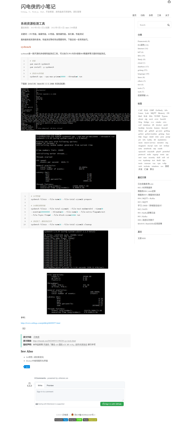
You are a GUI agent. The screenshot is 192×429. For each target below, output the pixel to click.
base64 (163, 119)
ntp (154, 148)
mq (166, 142)
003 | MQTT (143, 202)
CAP (140, 110)
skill (158, 157)
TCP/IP (157, 116)
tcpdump (146, 160)
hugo (145, 136)
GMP (152, 110)
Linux (140, 113)
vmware (147, 163)
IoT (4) (140, 52)
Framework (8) (144, 41)
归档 (143, 15)
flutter (140, 130)
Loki (147, 113)
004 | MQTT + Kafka (146, 198)
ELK (146, 110)
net (160, 145)
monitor (160, 142)
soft (163, 157)
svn (139, 160)
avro (156, 119)
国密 (167, 166)
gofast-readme (151, 133)
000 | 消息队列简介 (146, 220)
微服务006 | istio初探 (147, 191)
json (162, 136)
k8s (166, 110)
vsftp (164, 163)
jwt (139, 139)
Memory (161, 113)
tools (140, 163)
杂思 (151, 15)
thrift (159, 160)
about (140, 119)
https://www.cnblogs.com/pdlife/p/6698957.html (40, 323)
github (151, 130)
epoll (166, 125)
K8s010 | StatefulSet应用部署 (150, 223)
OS (168, 113)
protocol (141, 154)
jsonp (168, 136)
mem (140, 142)
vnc (154, 163)
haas (168, 133)
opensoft (142, 151)
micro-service (149, 142)
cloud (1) (141, 62)
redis (149, 154)
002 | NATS (142, 209)
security (152, 157)
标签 (140, 103)
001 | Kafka (142, 216)
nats (156, 145)
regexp (155, 154)
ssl (168, 157)
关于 (167, 15)
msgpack (142, 145)
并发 (140, 169)
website (147, 166)
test (67, 27)
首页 (134, 15)
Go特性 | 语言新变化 (35, 357)
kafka (149, 139)
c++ (152, 122)
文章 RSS (142, 238)
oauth (160, 148)
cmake (158, 122)
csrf (139, 125)
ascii (151, 119)
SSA (150, 116)
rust (139, 157)
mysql (150, 145)
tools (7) (141, 88)
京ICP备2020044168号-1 (84, 414)
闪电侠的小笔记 (38, 6)
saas (145, 157)
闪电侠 (36, 337)
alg (146, 119)
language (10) (143, 73)
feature (157, 128)
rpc (167, 154)
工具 (159, 15)
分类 (140, 34)
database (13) (143, 66)
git (146, 130)
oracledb (150, 151)
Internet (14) (143, 48)
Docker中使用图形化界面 (37, 360)
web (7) (141, 91)
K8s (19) (141, 55)
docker (159, 125)
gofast (140, 133)
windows (155, 166)
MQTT (153, 113)
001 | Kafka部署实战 (146, 212)
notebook (148, 148)
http (140, 136)
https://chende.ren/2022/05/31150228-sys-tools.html (54, 340)
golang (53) (142, 70)
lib (155, 139)
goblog (167, 130)
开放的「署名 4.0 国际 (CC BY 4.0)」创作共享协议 (65, 344)
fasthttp (141, 128)
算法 (152, 169)
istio (157, 136)
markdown (162, 139)
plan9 (158, 151)
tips (163, 160)
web (140, 166)
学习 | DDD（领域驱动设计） (150, 205)
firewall (165, 128)
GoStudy (159, 110)
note (140, 148)
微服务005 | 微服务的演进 (149, 194)
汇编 (146, 169)
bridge (146, 122)
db (153, 125)
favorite (149, 128)
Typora (165, 116)
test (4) (140, 84)
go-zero (159, 130)
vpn (159, 163)
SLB (145, 116)
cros (164, 122)
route (162, 154)
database (146, 125)
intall (151, 136)
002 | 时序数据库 (145, 187)
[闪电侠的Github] (169, 2)
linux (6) (141, 77)
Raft (140, 116)
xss (162, 166)
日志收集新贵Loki (145, 184)
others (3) (142, 81)
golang (161, 133)
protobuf (166, 151)
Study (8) (141, 59)
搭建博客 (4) (143, 95)
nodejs (166, 145)
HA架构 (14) (143, 45)
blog (140, 122)
